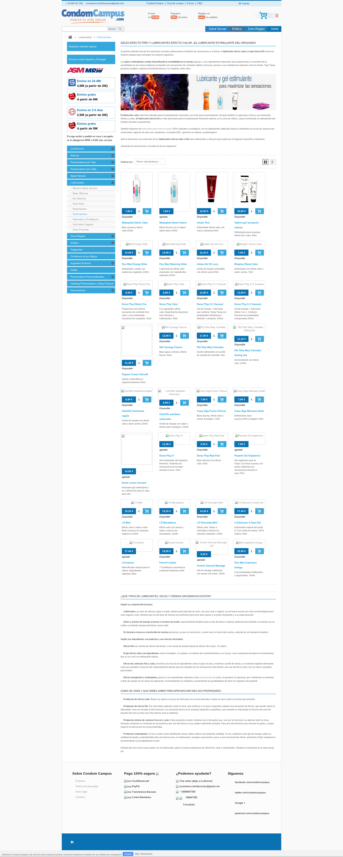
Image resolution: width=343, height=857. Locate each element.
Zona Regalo (256, 29)
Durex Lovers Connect (134, 482)
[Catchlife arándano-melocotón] (174, 395)
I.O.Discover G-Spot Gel (247, 522)
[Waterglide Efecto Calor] (137, 192)
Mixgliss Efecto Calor (246, 264)
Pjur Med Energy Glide (134, 264)
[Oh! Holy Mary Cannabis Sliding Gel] (249, 331)
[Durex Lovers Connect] (137, 452)
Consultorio (189, 804)
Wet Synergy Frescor (170, 347)
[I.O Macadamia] (174, 505)
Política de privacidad (87, 786)
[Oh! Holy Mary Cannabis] (212, 330)
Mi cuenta (244, 3)
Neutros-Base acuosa (85, 188)
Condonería (173, 29)
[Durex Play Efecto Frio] (137, 286)
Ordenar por (127, 162)
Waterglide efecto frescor (173, 222)
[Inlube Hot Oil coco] (212, 247)
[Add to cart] (147, 211)
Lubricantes (195, 29)
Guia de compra (175, 3)
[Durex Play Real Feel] (212, 438)
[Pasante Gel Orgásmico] (249, 438)
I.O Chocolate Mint (207, 522)
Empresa (80, 781)
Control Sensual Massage (211, 565)
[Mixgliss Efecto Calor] (249, 247)
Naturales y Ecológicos (85, 219)
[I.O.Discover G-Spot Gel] (249, 505)
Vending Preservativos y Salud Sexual (92, 283)
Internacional (78, 290)
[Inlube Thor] (212, 192)
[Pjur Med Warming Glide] (174, 247)
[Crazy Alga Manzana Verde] (249, 393)
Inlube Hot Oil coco (207, 264)
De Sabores (79, 198)
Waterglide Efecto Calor (135, 222)
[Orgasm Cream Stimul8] (137, 343)
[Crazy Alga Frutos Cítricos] (212, 393)
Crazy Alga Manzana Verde (249, 411)
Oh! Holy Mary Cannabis (210, 347)
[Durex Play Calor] (174, 286)
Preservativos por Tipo (83, 162)
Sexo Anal (78, 203)
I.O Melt (126, 522)
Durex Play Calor (168, 304)
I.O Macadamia (167, 522)
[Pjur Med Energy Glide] (137, 247)
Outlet (275, 29)
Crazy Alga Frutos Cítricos (211, 411)
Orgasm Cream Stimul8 (135, 374)
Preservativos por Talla (83, 169)
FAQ (199, 3)
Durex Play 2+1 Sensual (210, 304)
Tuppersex (77, 249)
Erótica (237, 29)
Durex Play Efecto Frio (134, 304)
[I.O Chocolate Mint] (212, 505)
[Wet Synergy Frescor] (174, 330)
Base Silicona (80, 193)
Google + (240, 802)
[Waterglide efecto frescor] (174, 192)
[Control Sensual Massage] (212, 547)
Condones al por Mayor (84, 256)
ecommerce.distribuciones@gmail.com (200, 786)
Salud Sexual (217, 29)
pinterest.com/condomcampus (252, 813)
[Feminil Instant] (174, 545)
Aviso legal (81, 791)
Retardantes (80, 208)
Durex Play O (166, 455)
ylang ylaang (206, 677)
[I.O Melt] (137, 505)
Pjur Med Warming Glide (173, 264)
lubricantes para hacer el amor (156, 129)
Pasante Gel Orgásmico (247, 455)
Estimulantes (80, 214)
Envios (190, 3)
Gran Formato (81, 229)
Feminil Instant (167, 562)
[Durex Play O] (174, 438)
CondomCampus (155, 3)
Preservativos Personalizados (87, 276)
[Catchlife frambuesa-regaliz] (137, 393)
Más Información (143, 854)
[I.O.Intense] (137, 545)
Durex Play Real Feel (208, 455)
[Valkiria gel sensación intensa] (249, 192)
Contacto (80, 797)
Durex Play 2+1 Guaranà (247, 304)
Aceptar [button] (128, 854)
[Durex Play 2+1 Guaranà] (249, 286)
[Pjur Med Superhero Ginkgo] (249, 545)
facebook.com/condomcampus (252, 782)
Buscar (112, 29)
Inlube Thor (203, 222)
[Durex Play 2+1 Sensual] (212, 286)
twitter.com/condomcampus (250, 792)
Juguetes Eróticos (81, 263)
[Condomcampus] (93, 16)
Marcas (75, 155)
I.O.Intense (128, 562)
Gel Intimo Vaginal (83, 224)
